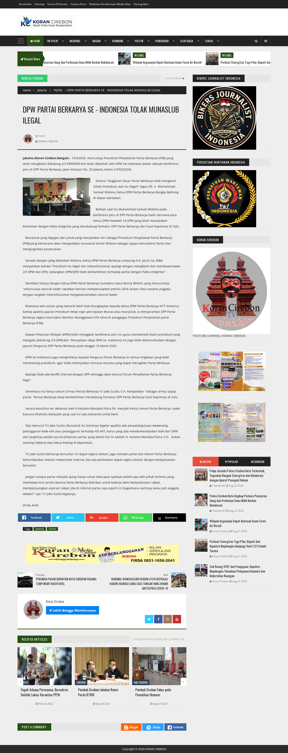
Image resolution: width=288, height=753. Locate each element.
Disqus (156, 727)
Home (36, 41)
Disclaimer (25, 4)
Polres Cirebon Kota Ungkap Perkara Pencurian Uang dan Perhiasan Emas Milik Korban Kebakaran (238, 500)
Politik (139, 41)
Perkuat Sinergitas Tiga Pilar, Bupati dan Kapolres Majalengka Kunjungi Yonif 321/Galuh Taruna (238, 546)
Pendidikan (161, 41)
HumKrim (117, 41)
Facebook (178, 727)
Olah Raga (186, 41)
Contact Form (78, 4)
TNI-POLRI (52, 41)
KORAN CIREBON (155, 749)
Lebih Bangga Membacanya (72, 610)
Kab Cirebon (141, 682)
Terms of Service (57, 4)
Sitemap (39, 4)
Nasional (75, 41)
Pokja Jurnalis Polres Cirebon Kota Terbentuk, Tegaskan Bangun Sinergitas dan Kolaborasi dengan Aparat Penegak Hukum (237, 475)
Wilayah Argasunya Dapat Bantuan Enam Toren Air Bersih (145, 62)
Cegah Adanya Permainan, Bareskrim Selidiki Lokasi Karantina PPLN (44, 692)
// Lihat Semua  (173, 78)
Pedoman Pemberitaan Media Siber (110, 4)
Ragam (96, 41)
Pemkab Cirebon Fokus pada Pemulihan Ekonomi (153, 692)
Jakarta (42, 90)
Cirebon (81, 682)
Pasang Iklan (141, 4)
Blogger (133, 727)
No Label (117, 55)
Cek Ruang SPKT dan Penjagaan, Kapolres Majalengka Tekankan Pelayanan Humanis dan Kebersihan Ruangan (237, 571)
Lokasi (209, 41)
